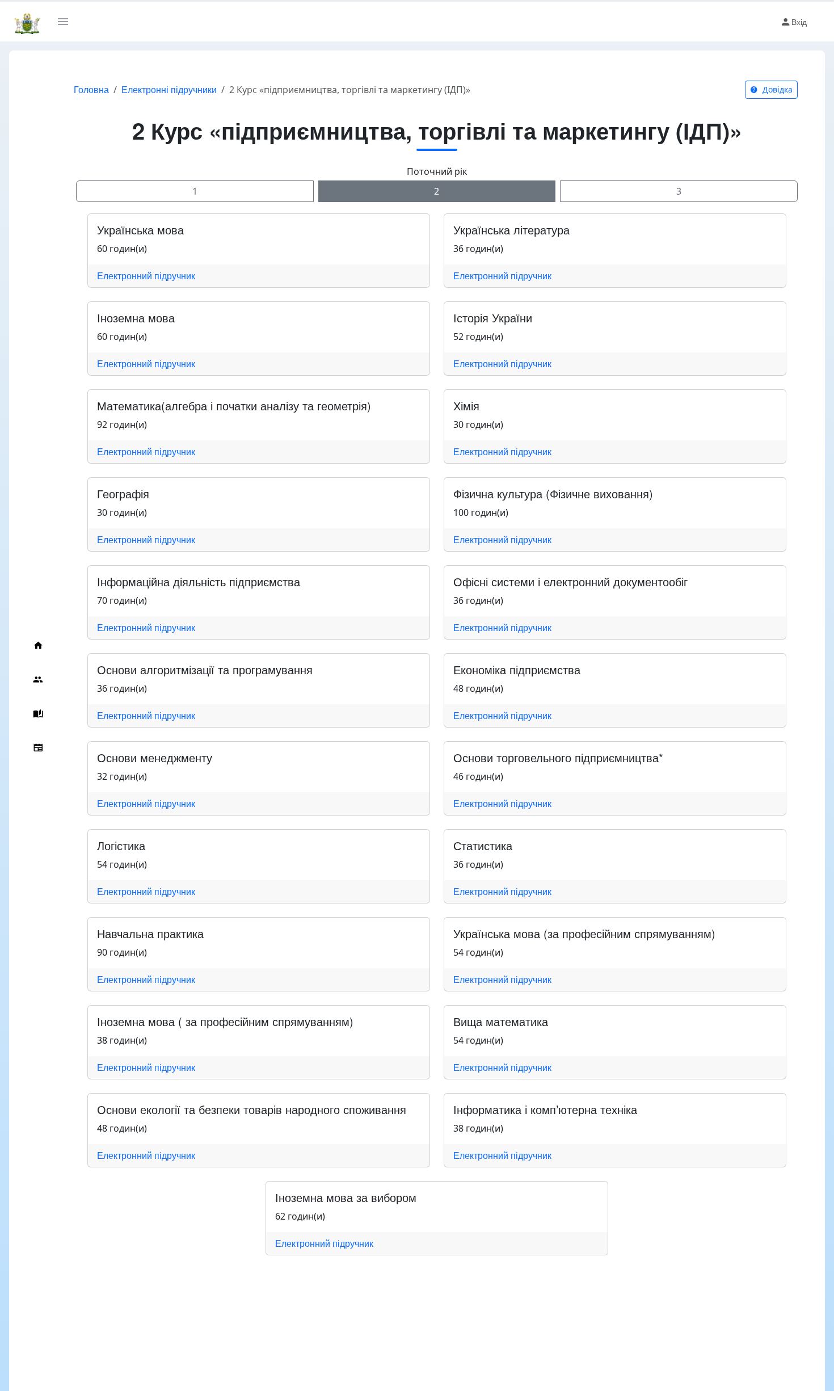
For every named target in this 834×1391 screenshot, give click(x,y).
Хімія (466, 405)
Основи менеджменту (154, 757)
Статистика (482, 845)
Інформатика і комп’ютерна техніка (545, 1109)
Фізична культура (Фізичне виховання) (553, 493)
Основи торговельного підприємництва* (558, 757)
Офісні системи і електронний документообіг (570, 581)
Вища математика (500, 1021)
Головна (91, 89)
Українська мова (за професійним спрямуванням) (584, 933)
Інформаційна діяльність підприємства (198, 581)
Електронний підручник (146, 275)
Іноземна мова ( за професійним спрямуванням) (225, 1021)
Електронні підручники (169, 89)
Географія (123, 493)
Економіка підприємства (516, 669)
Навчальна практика (150, 933)
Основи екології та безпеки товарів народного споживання (251, 1109)
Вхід (799, 21)
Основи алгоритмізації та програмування (205, 669)
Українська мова (140, 229)
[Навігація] (67, 21)
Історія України (492, 317)
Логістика (121, 845)
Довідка (776, 89)
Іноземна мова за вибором (345, 1197)
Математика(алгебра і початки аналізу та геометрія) (234, 405)
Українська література (511, 229)
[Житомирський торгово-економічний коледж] (27, 21)
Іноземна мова (136, 317)
